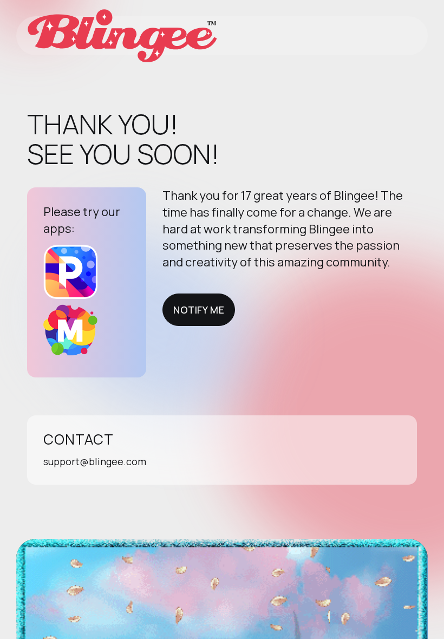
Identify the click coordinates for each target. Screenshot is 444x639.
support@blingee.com (94, 461)
